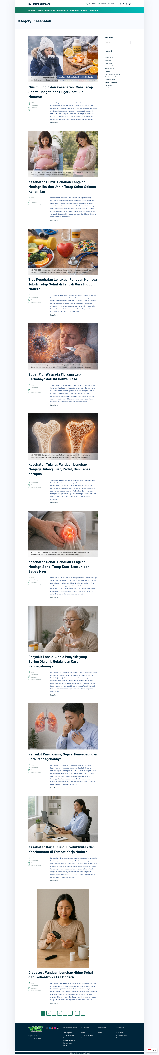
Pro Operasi (108, 85)
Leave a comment (36, 110)
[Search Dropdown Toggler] (118, 4)
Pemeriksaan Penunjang (112, 74)
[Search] (129, 42)
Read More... (54, 122)
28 (77, 1013)
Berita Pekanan (110, 55)
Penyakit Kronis (110, 79)
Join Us (118, 1038)
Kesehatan (34, 107)
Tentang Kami (68, 1032)
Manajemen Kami (69, 1040)
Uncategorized (109, 88)
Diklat (65, 1045)
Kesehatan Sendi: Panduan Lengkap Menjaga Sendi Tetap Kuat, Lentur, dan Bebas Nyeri (58, 566)
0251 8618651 (92, 4)
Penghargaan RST (110, 77)
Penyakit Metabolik (111, 82)
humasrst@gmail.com (107, 4)
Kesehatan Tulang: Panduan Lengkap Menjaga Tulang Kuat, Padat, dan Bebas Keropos (59, 469)
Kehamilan (108, 60)
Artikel (83, 1032)
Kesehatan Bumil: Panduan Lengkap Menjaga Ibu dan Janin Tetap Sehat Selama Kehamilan (62, 186)
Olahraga (108, 71)
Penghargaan (67, 1043)
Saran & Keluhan (121, 1035)
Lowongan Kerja (110, 66)
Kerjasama (119, 1032)
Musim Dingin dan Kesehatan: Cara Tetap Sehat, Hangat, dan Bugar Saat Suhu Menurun (60, 92)
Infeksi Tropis (109, 57)
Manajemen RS (109, 68)
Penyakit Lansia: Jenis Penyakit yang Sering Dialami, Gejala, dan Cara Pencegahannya (57, 661)
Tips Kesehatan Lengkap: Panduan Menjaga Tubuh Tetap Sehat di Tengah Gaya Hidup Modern (62, 284)
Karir (100, 1032)
